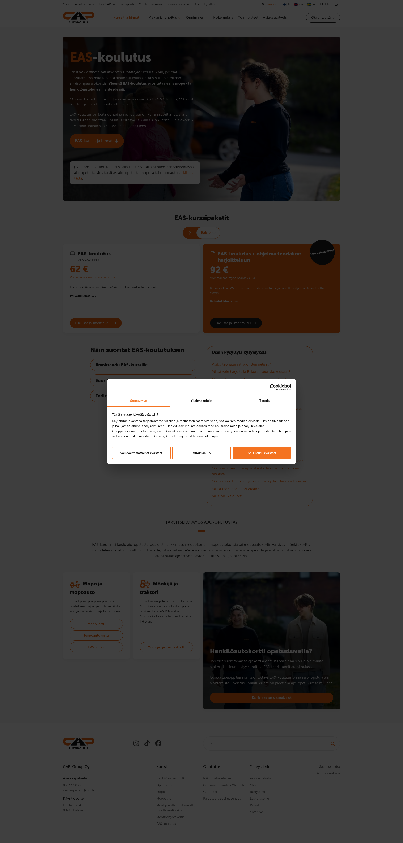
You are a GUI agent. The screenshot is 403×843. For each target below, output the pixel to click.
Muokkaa (199, 453)
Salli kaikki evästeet (262, 453)
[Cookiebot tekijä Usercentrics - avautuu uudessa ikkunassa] (273, 387)
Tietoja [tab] (264, 400)
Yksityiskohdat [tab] (201, 400)
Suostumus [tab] (138, 400)
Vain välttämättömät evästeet (141, 453)
